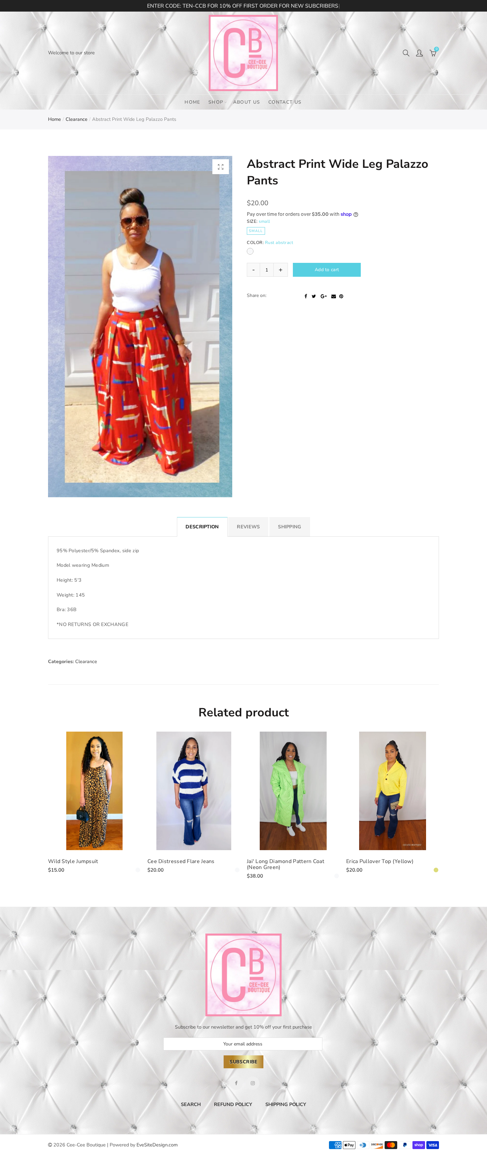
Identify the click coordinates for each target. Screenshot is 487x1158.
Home (192, 102)
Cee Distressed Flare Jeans (181, 861)
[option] (140, 326)
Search (191, 1104)
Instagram (252, 1083)
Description (202, 526)
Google (324, 309)
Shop (216, 102)
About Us (246, 102)
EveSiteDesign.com (157, 1144)
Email (333, 309)
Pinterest (341, 309)
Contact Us (285, 102)
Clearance (76, 119)
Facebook (305, 309)
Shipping (289, 526)
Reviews (248, 526)
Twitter (314, 309)
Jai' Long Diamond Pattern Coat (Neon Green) (285, 864)
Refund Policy (233, 1104)
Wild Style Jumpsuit (73, 861)
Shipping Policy (285, 1104)
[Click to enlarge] (220, 166)
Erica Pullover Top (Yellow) (379, 861)
